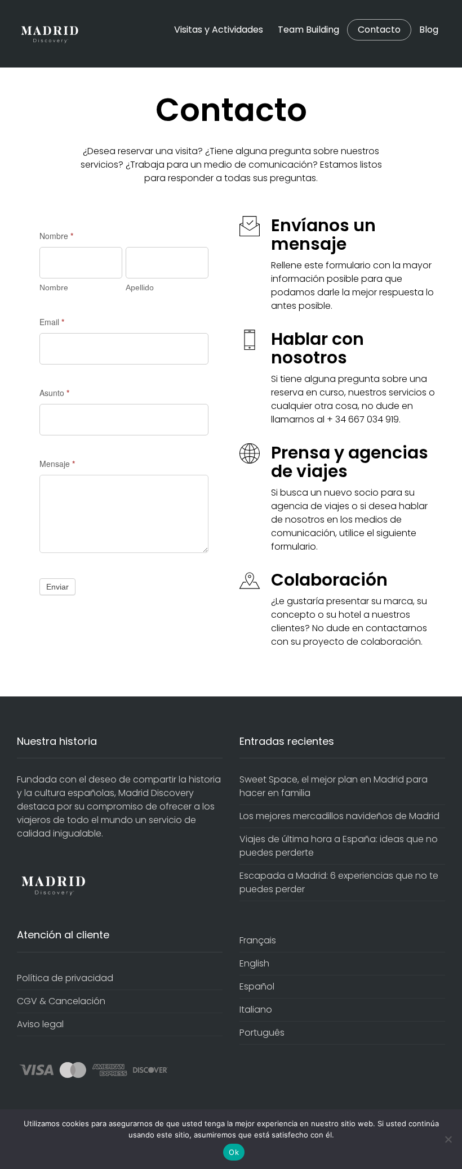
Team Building (308, 29)
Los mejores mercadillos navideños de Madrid (339, 816)
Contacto (379, 29)
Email (51, 321)
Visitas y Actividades (218, 29)
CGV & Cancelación (61, 1001)
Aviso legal (40, 1024)
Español (256, 986)
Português (262, 1032)
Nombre (56, 235)
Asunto (54, 392)
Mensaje (57, 463)
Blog (428, 29)
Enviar (57, 586)
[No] (448, 1139)
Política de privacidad (65, 978)
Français (257, 940)
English (254, 963)
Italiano (255, 1009)
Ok (234, 1152)
